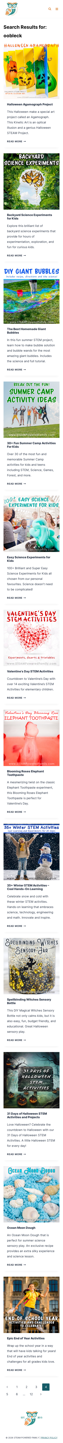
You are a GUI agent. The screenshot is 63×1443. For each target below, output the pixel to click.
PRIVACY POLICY (49, 1437)
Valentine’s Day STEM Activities (30, 671)
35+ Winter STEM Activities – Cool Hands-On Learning (28, 887)
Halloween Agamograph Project (30, 104)
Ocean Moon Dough (21, 1228)
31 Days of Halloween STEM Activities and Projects (27, 1115)
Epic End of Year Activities (26, 1338)
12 (31, 1394)
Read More (16, 141)
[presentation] (31, 71)
